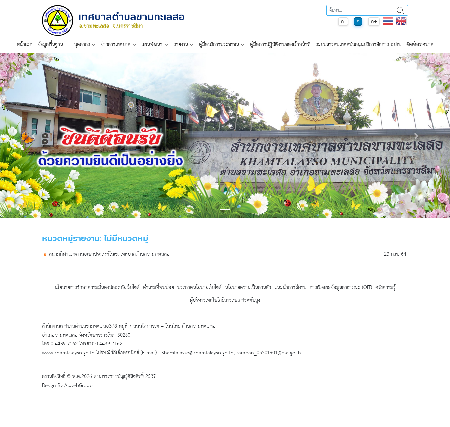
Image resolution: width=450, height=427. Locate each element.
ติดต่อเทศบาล (419, 44)
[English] (401, 24)
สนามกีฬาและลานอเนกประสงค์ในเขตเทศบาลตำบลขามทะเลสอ (109, 254)
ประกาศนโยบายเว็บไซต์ (199, 287)
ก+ (374, 21)
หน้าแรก (24, 44)
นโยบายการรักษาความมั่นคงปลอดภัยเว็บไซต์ (97, 287)
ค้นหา (400, 10)
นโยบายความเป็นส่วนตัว (248, 287)
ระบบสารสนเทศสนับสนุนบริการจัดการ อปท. (358, 44)
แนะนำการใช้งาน (290, 287)
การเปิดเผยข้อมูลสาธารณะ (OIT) (341, 287)
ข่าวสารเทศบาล (115, 44)
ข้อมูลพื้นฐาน (50, 44)
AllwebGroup (78, 385)
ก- (343, 21)
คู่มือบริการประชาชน (219, 44)
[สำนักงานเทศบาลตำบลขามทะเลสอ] (113, 20)
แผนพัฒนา (152, 44)
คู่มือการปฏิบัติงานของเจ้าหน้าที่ (280, 44)
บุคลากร (82, 44)
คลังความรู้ (385, 287)
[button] (34, 135)
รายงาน (181, 44)
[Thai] (388, 24)
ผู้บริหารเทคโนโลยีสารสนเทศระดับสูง (225, 300)
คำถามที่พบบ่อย (158, 287)
